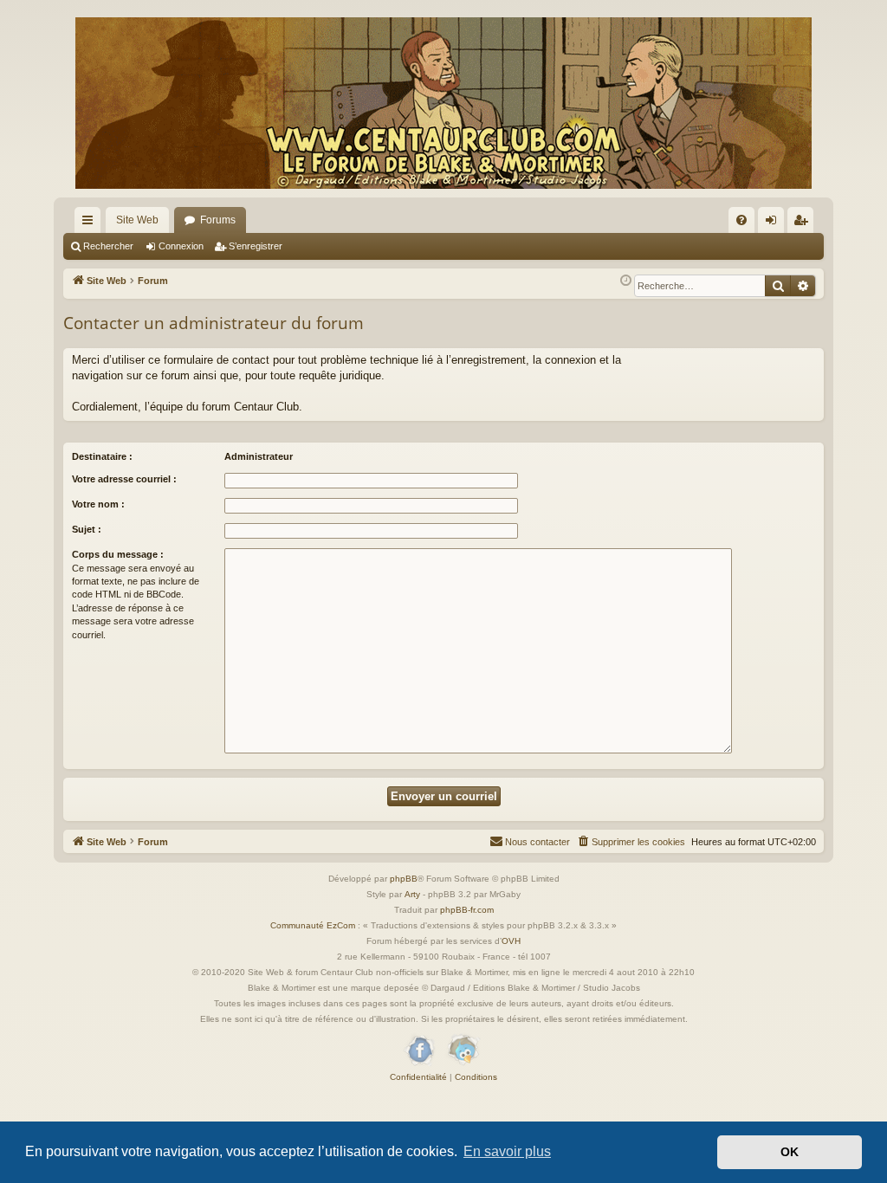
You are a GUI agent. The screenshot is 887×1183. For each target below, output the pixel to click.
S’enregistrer (255, 246)
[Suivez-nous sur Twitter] (462, 1050)
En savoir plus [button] (507, 1151)
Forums (218, 220)
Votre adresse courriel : (124, 479)
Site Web (137, 220)
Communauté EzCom (312, 925)
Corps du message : (118, 554)
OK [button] (789, 1152)
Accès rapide (90, 223)
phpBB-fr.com (467, 910)
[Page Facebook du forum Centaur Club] (420, 1051)
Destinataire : (102, 456)
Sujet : (86, 529)
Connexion (181, 246)
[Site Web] (443, 103)
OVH (511, 941)
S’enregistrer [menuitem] (803, 223)
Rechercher (108, 246)
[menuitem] (741, 220)
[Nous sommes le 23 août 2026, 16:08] (625, 281)
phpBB (404, 878)
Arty (412, 894)
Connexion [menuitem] (774, 223)
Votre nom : (98, 504)
